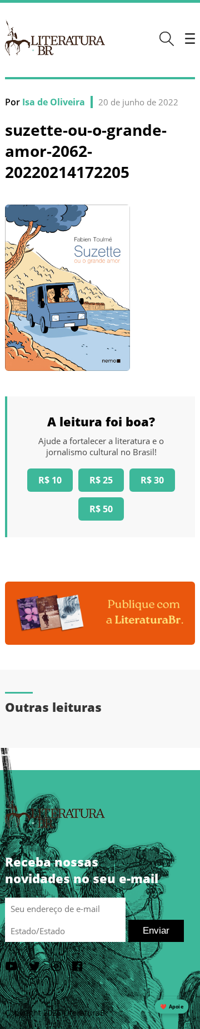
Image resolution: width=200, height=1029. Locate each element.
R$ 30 (152, 480)
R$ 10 (50, 480)
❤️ (171, 1006)
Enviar (156, 930)
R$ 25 (101, 480)
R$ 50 (101, 509)
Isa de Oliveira (53, 102)
